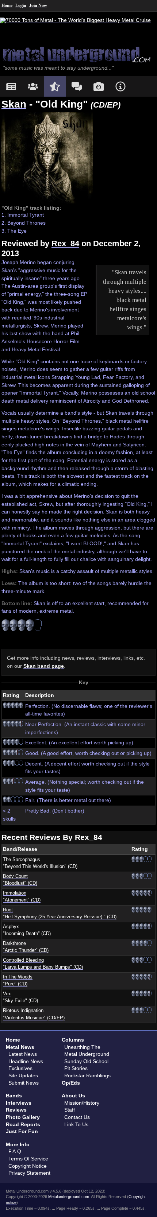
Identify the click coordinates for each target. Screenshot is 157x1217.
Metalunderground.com (68, 1196)
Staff (69, 1110)
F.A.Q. (15, 1151)
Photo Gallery (23, 1117)
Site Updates (23, 1075)
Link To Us (76, 1124)
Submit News (23, 1083)
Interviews (18, 1103)
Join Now (38, 5)
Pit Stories (76, 1068)
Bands (14, 1095)
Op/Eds (71, 1083)
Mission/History (81, 1103)
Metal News (20, 1047)
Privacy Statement (29, 1173)
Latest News (22, 1054)
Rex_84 (65, 243)
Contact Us (77, 1117)
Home (6, 5)
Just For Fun (22, 1131)
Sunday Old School (86, 1061)
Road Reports (23, 1124)
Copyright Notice (27, 1166)
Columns (73, 1040)
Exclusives (20, 1068)
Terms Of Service (28, 1159)
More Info (18, 1144)
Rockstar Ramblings (87, 1075)
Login (20, 5)
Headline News (25, 1061)
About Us (73, 1095)
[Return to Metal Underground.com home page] (78, 54)
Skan (13, 104)
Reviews (16, 1110)
